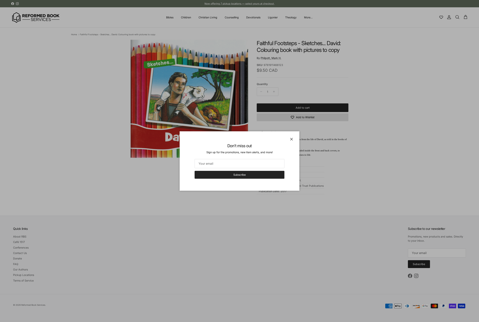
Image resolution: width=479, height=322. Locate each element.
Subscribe (239, 174)
